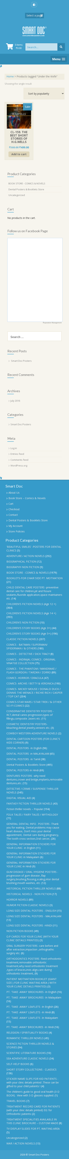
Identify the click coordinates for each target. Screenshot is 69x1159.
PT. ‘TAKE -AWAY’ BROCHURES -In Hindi (30, 1027)
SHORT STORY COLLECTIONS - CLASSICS (31, 1069)
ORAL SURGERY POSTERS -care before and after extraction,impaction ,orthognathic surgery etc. (32, 949)
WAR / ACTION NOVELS (20, 1143)
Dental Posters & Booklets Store (26, 189)
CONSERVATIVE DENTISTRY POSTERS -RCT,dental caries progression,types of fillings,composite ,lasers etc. (30, 714)
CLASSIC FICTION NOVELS (22, 639)
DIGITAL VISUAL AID (18, 798)
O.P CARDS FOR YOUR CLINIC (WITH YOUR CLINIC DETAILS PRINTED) (32, 938)
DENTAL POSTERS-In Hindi (22, 770)
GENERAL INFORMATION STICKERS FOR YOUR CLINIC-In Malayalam (31, 855)
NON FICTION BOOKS (19, 931)
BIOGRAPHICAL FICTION (21, 561)
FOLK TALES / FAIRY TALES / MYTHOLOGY (32, 814)
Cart (10, 503)
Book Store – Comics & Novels (27, 498)
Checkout (14, 509)
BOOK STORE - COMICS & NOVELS (26, 183)
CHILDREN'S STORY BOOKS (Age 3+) (28, 628)
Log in (13, 448)
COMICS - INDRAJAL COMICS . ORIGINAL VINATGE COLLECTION (31, 661)
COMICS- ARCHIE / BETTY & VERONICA (30, 683)
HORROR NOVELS (17, 899)
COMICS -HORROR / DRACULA (24, 678)
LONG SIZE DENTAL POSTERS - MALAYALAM (33, 916)
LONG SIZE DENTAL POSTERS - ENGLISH (31, 910)
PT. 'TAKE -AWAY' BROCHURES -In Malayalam (33, 997)
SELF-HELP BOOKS (17, 1064)
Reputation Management (52, 323)
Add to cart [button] (18, 154)
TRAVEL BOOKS (16, 1101)
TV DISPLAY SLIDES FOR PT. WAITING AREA (33, 1128)
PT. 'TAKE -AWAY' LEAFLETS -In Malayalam (32, 1018)
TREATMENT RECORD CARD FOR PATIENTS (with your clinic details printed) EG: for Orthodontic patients (33, 1110)
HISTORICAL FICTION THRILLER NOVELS (31, 888)
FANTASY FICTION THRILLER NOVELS (29, 803)
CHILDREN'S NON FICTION (22, 622)
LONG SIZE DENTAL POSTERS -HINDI (29, 925)
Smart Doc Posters (21, 360)
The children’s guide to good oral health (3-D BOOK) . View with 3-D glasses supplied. (32, 1093)
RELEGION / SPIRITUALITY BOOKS (27, 1032)
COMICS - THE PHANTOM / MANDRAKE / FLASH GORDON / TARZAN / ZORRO (31, 670)
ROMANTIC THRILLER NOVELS (25, 1038)
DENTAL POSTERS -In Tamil (23, 759)
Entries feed (17, 454)
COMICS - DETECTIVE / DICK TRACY (28, 654)
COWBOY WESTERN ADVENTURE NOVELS (31, 733)
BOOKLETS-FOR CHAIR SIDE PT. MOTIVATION (34, 578)
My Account (15, 526)
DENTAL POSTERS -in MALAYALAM (27, 753)
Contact (13, 515)
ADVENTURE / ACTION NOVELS (25, 556)
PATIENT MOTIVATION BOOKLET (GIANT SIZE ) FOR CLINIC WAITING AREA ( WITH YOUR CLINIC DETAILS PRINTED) (31, 982)
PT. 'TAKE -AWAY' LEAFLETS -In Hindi (28, 1012)
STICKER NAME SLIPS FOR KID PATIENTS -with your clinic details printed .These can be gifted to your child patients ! (32, 1082)
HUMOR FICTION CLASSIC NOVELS (27, 905)
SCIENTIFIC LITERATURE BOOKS (26, 1053)
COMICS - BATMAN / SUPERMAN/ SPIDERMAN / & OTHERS (26, 646)
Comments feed (19, 459)
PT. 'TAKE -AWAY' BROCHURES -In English (31, 992)
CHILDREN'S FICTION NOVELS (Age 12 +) (31, 604)
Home (10, 76)
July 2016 (15, 400)
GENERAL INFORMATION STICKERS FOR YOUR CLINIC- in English (31, 846)
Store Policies (16, 531)
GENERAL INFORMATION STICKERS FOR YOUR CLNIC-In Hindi (31, 864)
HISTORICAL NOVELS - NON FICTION (29, 894)
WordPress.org (18, 465)
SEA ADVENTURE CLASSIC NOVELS (27, 1058)
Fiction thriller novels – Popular (24, 809)
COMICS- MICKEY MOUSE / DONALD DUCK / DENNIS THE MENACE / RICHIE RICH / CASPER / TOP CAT (34, 692)
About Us (14, 492)
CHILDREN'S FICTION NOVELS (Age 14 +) (31, 613)
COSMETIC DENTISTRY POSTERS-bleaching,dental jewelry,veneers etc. (28, 726)
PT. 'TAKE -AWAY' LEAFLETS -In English (29, 1006)
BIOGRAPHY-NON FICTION (22, 567)
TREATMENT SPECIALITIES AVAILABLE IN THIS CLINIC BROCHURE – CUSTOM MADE (32, 1121)
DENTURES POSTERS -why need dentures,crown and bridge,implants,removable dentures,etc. (34, 779)
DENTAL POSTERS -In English (24, 748)
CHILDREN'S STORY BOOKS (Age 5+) (28, 633)
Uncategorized (16, 195)
